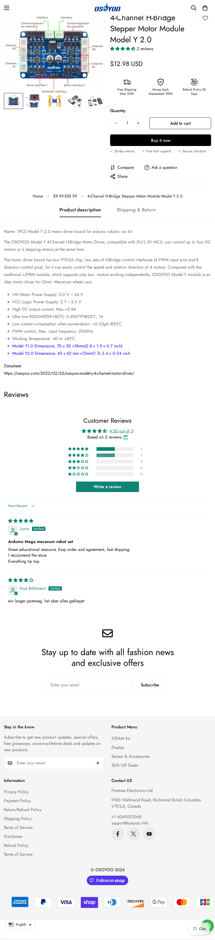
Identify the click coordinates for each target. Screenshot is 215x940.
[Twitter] (133, 834)
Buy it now (160, 140)
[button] (205, 8)
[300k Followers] (117, 834)
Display (117, 747)
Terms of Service (18, 827)
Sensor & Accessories (130, 756)
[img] (20, 521)
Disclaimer (13, 836)
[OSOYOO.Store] (107, 8)
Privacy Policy (16, 792)
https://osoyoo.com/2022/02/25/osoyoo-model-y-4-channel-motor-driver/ (69, 373)
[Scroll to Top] (205, 911)
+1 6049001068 (126, 817)
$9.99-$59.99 (65, 196)
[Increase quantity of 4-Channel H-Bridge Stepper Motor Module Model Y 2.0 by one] (138, 123)
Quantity (118, 111)
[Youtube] (149, 834)
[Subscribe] (98, 763)
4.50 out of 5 (121, 431)
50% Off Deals (124, 765)
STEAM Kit (120, 738)
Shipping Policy (18, 819)
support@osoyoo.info (129, 823)
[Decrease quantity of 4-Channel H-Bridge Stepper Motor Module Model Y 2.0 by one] (116, 123)
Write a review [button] (107, 487)
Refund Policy (16, 845)
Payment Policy (17, 801)
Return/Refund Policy (22, 810)
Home (38, 196)
